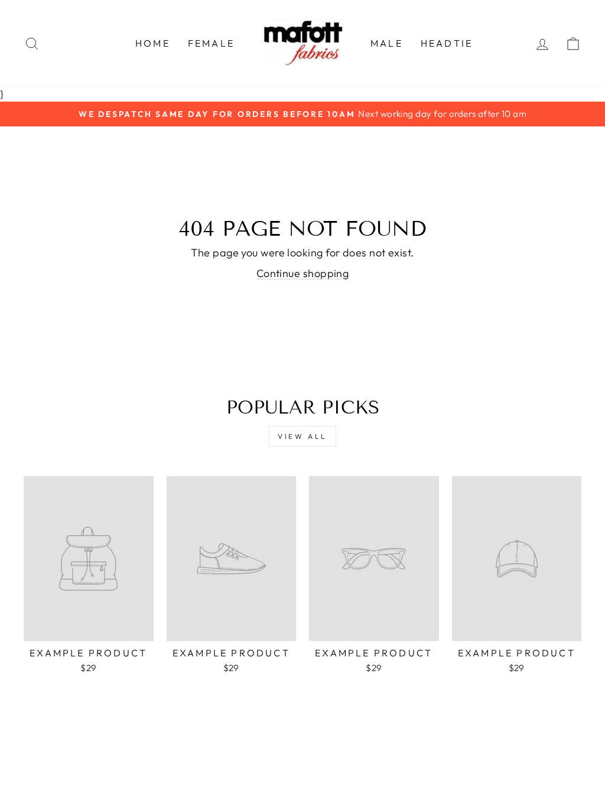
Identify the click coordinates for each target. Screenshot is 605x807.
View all (302, 436)
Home (152, 43)
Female (211, 43)
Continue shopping (302, 273)
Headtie (447, 43)
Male (386, 43)
